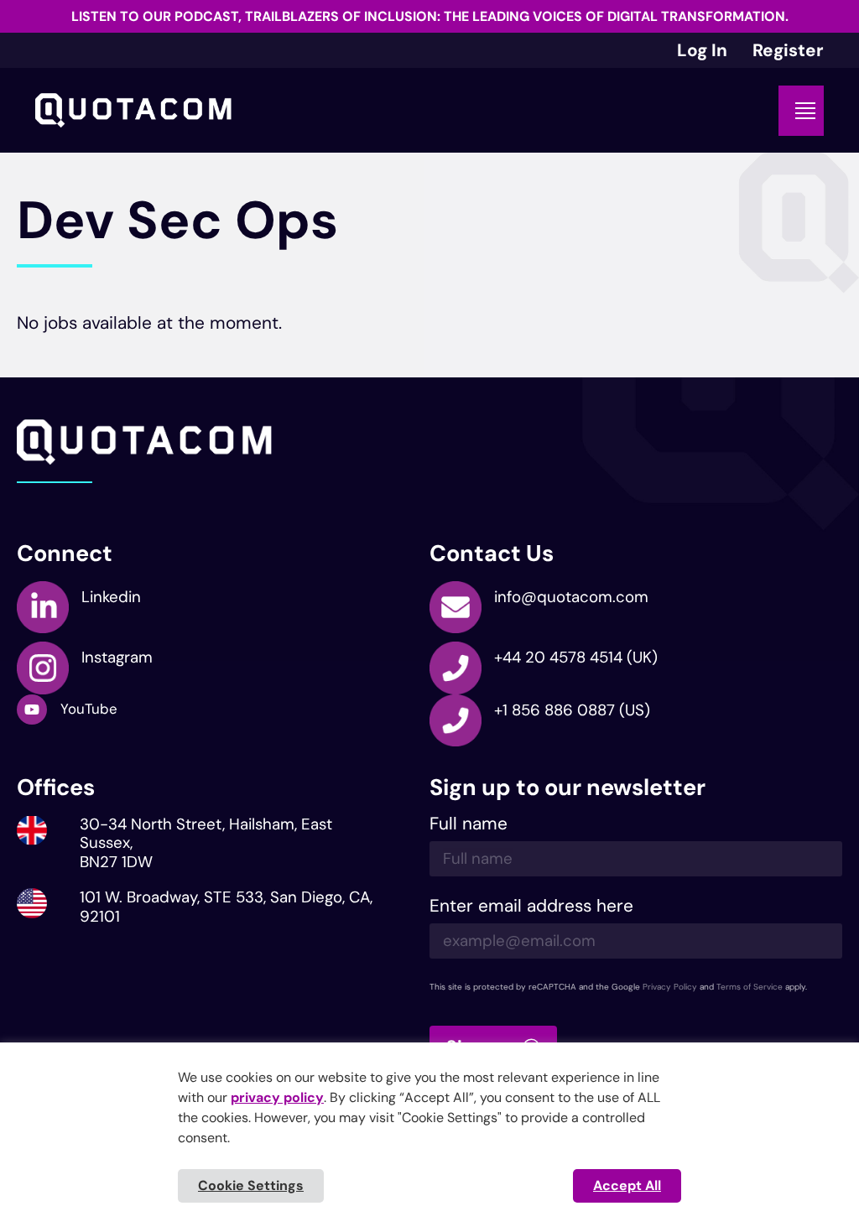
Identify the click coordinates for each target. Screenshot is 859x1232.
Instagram (117, 657)
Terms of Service (749, 986)
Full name (469, 824)
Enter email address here (531, 907)
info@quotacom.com (571, 596)
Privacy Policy (670, 986)
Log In (702, 50)
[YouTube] (32, 709)
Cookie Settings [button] (251, 1185)
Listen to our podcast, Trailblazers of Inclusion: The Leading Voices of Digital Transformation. (430, 16)
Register (788, 50)
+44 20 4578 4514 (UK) (576, 657)
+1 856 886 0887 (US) (572, 709)
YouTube (88, 708)
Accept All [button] (627, 1185)
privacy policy (277, 1097)
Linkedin (111, 596)
